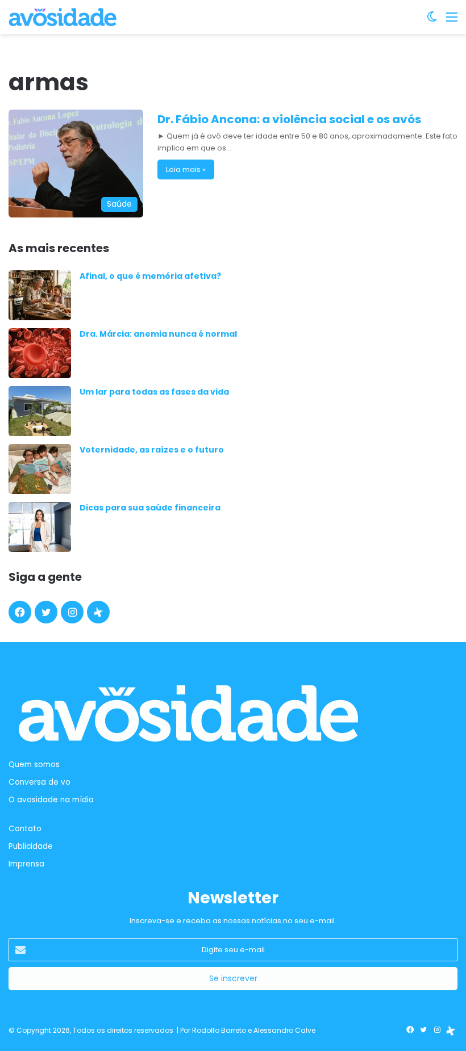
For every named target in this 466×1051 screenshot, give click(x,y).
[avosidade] (62, 17)
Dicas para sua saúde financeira (150, 507)
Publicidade (31, 846)
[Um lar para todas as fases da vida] (40, 411)
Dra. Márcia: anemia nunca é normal (158, 334)
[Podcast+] (98, 612)
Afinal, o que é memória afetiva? (150, 276)
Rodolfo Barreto (219, 1030)
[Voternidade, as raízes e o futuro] (40, 469)
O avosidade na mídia (51, 799)
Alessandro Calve (284, 1030)
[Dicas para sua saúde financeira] (40, 527)
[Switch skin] (432, 21)
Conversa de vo (39, 782)
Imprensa (26, 864)
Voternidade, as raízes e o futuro (152, 449)
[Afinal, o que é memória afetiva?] (40, 295)
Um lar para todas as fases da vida (154, 391)
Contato (25, 828)
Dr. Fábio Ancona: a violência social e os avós (289, 119)
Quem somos (34, 764)
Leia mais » (186, 169)
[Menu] (451, 21)
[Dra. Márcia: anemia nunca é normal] (40, 353)
